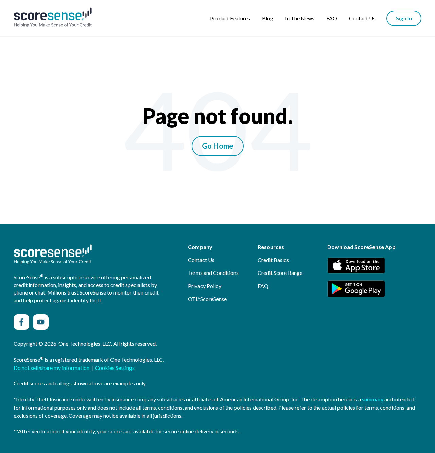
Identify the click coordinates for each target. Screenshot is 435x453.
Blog (267, 18)
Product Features (230, 18)
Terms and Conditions (213, 272)
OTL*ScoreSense (207, 299)
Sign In (404, 18)
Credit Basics (273, 260)
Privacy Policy (204, 286)
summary (372, 399)
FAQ (331, 18)
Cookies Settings (115, 367)
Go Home (217, 145)
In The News (299, 18)
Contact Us (362, 18)
